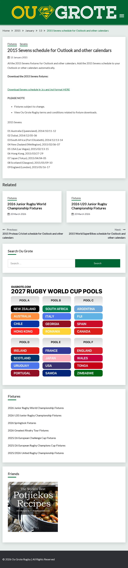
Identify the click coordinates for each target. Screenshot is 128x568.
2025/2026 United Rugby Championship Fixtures (36, 452)
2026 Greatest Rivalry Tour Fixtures (28, 430)
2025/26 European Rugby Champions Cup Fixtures (37, 445)
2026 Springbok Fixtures (22, 422)
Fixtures (12, 43)
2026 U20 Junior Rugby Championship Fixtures (89, 206)
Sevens (24, 43)
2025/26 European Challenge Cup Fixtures (32, 437)
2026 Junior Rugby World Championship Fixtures (27, 206)
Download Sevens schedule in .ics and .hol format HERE (39, 89)
